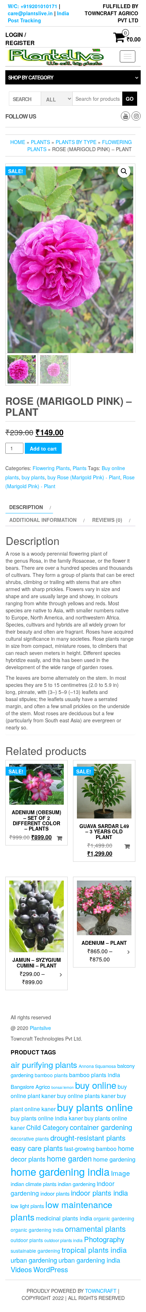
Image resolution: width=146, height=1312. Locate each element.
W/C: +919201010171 (32, 6)
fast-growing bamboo (90, 1148)
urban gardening (34, 1259)
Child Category (47, 1127)
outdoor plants (27, 1240)
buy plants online (95, 1106)
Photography (104, 1239)
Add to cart (43, 448)
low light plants (27, 1205)
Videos (21, 1269)
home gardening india (60, 1171)
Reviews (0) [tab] (107, 519)
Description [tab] (26, 507)
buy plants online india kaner (47, 1118)
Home (17, 141)
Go (130, 98)
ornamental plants (95, 1228)
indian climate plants (33, 1183)
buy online (95, 1084)
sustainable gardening (35, 1250)
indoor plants (54, 1193)
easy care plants (37, 1147)
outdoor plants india (63, 1240)
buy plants (33, 477)
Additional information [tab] (43, 519)
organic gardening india (37, 1229)
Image (120, 1173)
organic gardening (114, 1218)
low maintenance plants (61, 1210)
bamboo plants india (94, 1075)
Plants (40, 141)
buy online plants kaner (86, 1095)
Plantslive (40, 1027)
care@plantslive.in (30, 13)
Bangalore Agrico (30, 1086)
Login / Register (20, 39)
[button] (124, 171)
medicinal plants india (64, 1218)
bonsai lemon (62, 1087)
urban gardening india (89, 1259)
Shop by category (30, 77)
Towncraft (101, 1290)
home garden (69, 1158)
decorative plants (30, 1138)
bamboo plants (51, 1075)
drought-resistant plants (87, 1137)
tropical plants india (94, 1249)
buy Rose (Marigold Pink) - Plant (83, 477)
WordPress (50, 1269)
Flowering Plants (51, 468)
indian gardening (76, 1183)
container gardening (101, 1127)
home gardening (114, 1159)
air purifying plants (44, 1064)
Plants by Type (76, 141)
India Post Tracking (38, 17)
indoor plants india (99, 1192)
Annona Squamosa (97, 1066)
